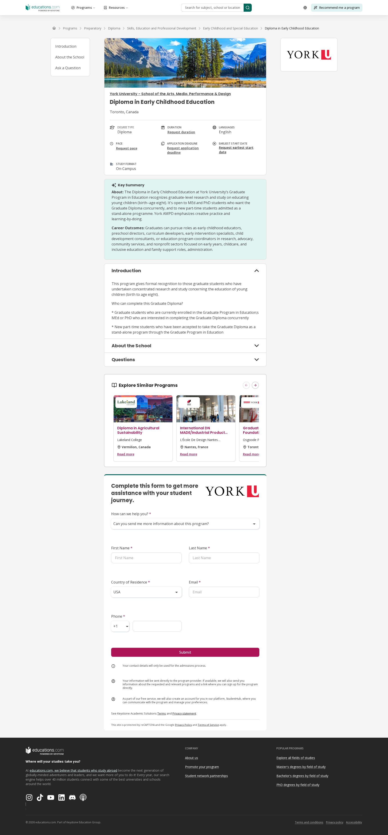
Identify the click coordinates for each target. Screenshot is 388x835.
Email (195, 582)
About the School (69, 57)
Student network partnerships (206, 776)
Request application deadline (183, 150)
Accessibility (354, 822)
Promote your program (202, 767)
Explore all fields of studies (295, 758)
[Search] (248, 8)
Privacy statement (184, 713)
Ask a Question (68, 67)
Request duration (181, 132)
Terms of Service (208, 724)
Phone (118, 616)
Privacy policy (334, 822)
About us (191, 758)
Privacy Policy (183, 724)
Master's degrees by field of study (301, 767)
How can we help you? (131, 513)
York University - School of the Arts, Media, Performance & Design (170, 93)
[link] (292, 28)
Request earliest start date (236, 149)
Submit (185, 652)
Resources (117, 7)
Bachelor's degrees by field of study (302, 776)
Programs (84, 7)
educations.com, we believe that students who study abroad (73, 770)
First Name (121, 548)
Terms (161, 713)
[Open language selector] (305, 8)
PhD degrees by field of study (297, 785)
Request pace (126, 148)
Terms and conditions (309, 822)
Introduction (65, 46)
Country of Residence (130, 582)
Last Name (199, 548)
